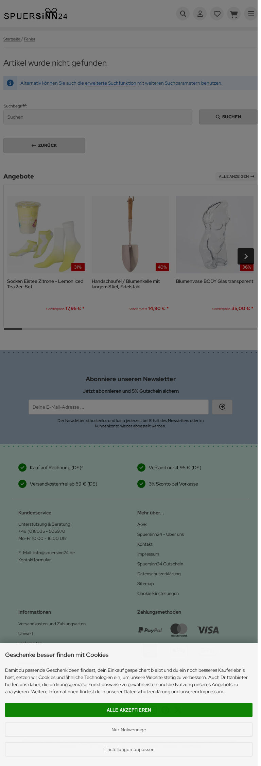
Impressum (211, 691)
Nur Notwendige (128, 729)
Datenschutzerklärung (147, 691)
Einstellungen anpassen (129, 749)
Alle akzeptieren (129, 710)
